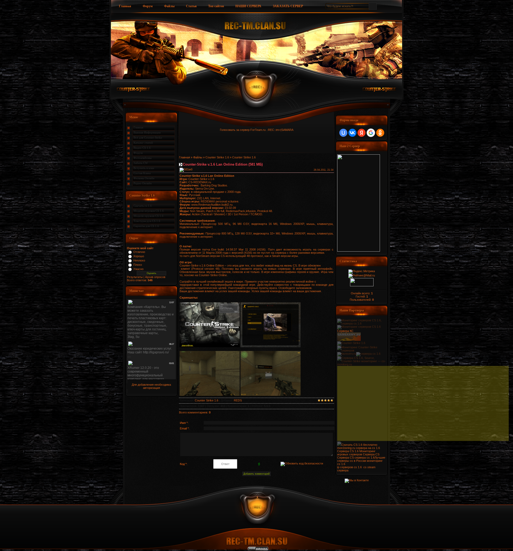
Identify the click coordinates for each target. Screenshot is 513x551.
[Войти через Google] (371, 132)
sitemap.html (278, 549)
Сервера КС (345, 331)
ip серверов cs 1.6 (349, 467)
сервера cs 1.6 (365, 457)
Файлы (169, 6)
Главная (125, 6)
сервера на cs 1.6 (368, 448)
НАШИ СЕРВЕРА (248, 6)
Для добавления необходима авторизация (151, 386)
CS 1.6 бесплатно (365, 444)
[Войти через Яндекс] (361, 133)
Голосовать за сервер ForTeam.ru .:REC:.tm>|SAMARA (256, 129)
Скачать (347, 444)
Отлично (139, 251)
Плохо (137, 264)
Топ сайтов (216, 6)
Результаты (135, 277)
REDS (238, 400)
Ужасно (138, 269)
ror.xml (231, 549)
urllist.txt (242, 549)
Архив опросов (155, 277)
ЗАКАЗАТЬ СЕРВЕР (288, 6)
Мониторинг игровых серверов (356, 453)
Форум (148, 6)
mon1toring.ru (346, 448)
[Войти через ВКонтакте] (352, 133)
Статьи (191, 6)
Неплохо (139, 260)
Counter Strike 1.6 (217, 157)
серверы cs (345, 460)
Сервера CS (371, 454)
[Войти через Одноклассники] (380, 133)
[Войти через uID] (343, 133)
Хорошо (138, 256)
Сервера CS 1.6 (348, 451)
